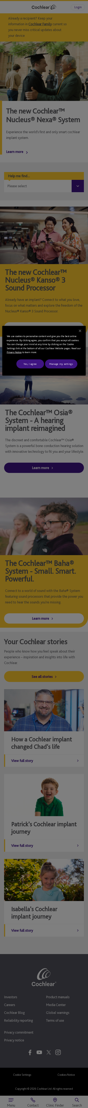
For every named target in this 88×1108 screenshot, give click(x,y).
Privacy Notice (14, 352)
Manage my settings (61, 363)
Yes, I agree (30, 363)
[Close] (80, 330)
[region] (44, 351)
